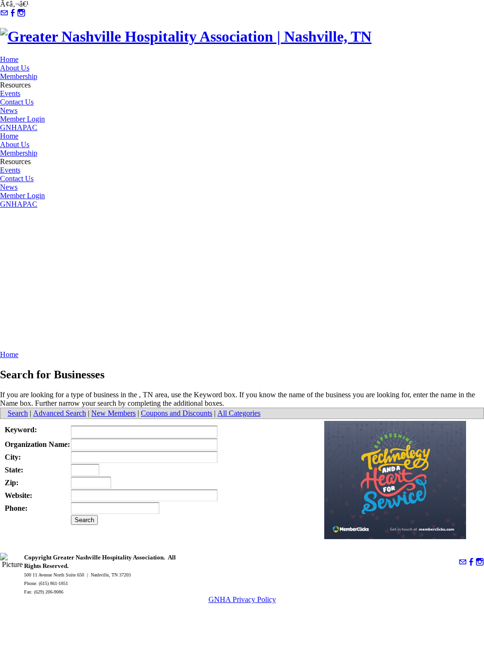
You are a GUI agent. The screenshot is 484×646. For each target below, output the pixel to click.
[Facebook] (13, 13)
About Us (14, 68)
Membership (18, 76)
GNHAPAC (18, 127)
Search (18, 413)
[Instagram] (21, 13)
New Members (113, 413)
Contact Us (17, 102)
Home (9, 59)
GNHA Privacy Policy (242, 599)
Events (10, 93)
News (8, 110)
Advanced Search (59, 413)
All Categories (238, 413)
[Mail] (4, 13)
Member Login (22, 119)
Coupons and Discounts (176, 413)
